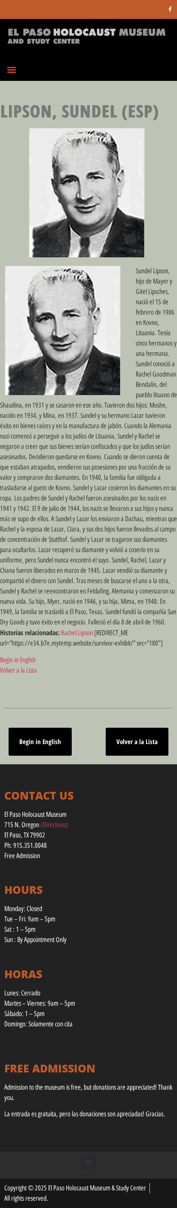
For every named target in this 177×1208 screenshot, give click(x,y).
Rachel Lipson (77, 633)
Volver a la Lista (18, 670)
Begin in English (18, 660)
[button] (11, 69)
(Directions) (54, 825)
